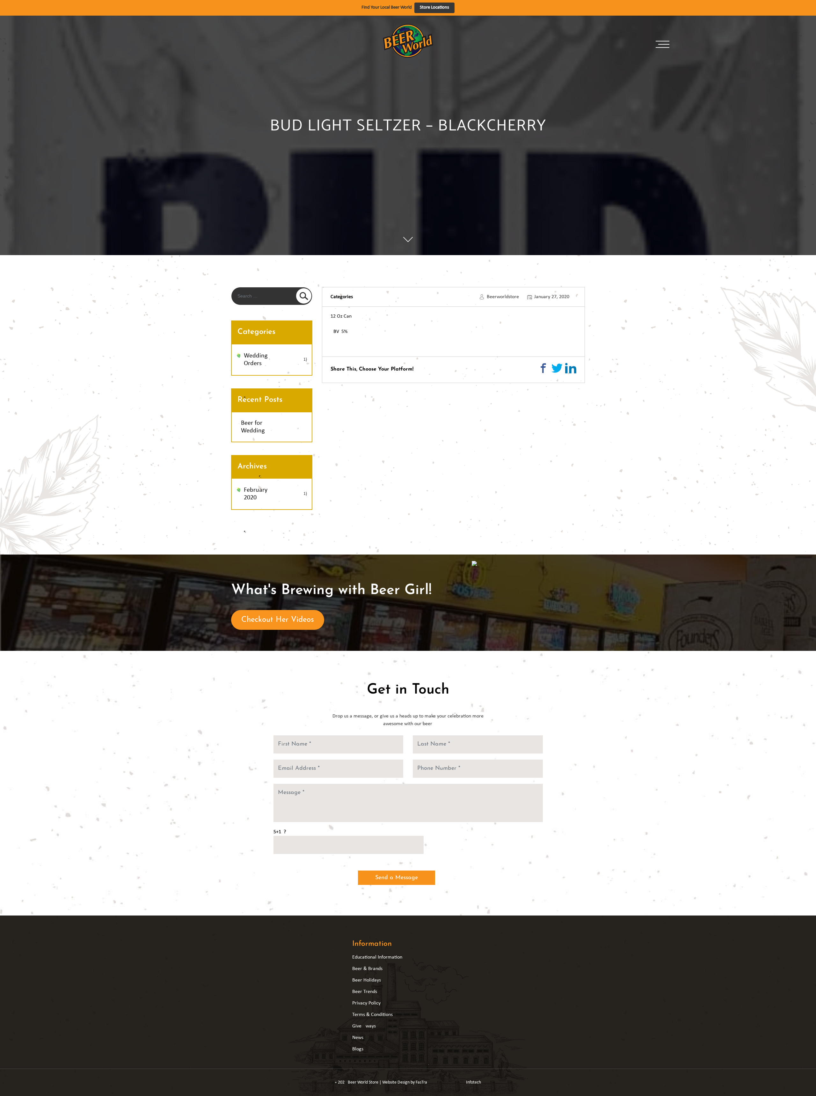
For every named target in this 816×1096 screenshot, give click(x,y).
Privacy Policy (366, 1003)
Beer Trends (364, 991)
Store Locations (434, 7)
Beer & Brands (367, 968)
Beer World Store (363, 1082)
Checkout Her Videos (277, 620)
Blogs (357, 1049)
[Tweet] (557, 368)
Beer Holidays (366, 980)
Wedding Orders (255, 360)
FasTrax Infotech (448, 1082)
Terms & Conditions (372, 1014)
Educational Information (377, 957)
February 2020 (255, 494)
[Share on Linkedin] (570, 368)
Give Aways (364, 1026)
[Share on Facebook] (543, 368)
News (357, 1037)
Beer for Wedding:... (276, 427)
